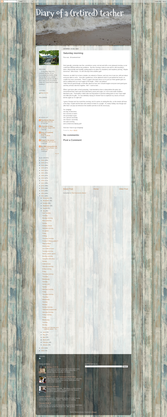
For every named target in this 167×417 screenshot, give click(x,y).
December (46, 198)
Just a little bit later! (48, 248)
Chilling (44, 236)
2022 (43, 170)
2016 (43, 185)
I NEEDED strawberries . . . (50, 309)
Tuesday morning (47, 251)
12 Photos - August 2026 (48, 128)
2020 (43, 175)
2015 (43, 188)
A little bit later (46, 264)
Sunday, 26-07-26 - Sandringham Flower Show (61, 377)
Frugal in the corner (47, 140)
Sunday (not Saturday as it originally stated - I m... (50, 328)
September (46, 205)
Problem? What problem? (50, 241)
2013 (43, 193)
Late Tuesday (46, 213)
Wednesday (46, 246)
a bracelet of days (47, 126)
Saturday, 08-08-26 (53, 386)
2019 (43, 178)
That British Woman (47, 120)
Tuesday (45, 215)
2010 (43, 350)
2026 (43, 160)
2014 (43, 190)
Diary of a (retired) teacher (80, 13)
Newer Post (68, 189)
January (45, 345)
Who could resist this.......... (49, 121)
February (46, 342)
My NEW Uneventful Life (49, 146)
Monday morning (47, 218)
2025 (43, 163)
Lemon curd (46, 284)
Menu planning (46, 220)
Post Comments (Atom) (79, 193)
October (45, 203)
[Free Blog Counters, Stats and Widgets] (40, 359)
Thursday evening (47, 274)
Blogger (94, 412)
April (44, 337)
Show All (57, 153)
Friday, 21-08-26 (45, 135)
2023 (43, 168)
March (45, 340)
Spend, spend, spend (48, 253)
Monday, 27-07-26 (52, 367)
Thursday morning (48, 238)
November (46, 200)
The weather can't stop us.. (48, 142)
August (45, 208)
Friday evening (46, 269)
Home (96, 189)
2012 (43, 196)
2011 (42, 348)
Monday (44, 304)
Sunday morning (47, 307)
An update (45, 231)
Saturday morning (47, 228)
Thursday (45, 276)
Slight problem (46, 243)
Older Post (123, 189)
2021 (43, 173)
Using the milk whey (48, 259)
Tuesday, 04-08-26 (45, 396)
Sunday (44, 223)
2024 (43, 165)
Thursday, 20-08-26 (45, 403)
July (44, 211)
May (44, 334)
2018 (43, 180)
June (44, 332)
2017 (43, 183)
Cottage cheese (47, 225)
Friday (44, 233)
